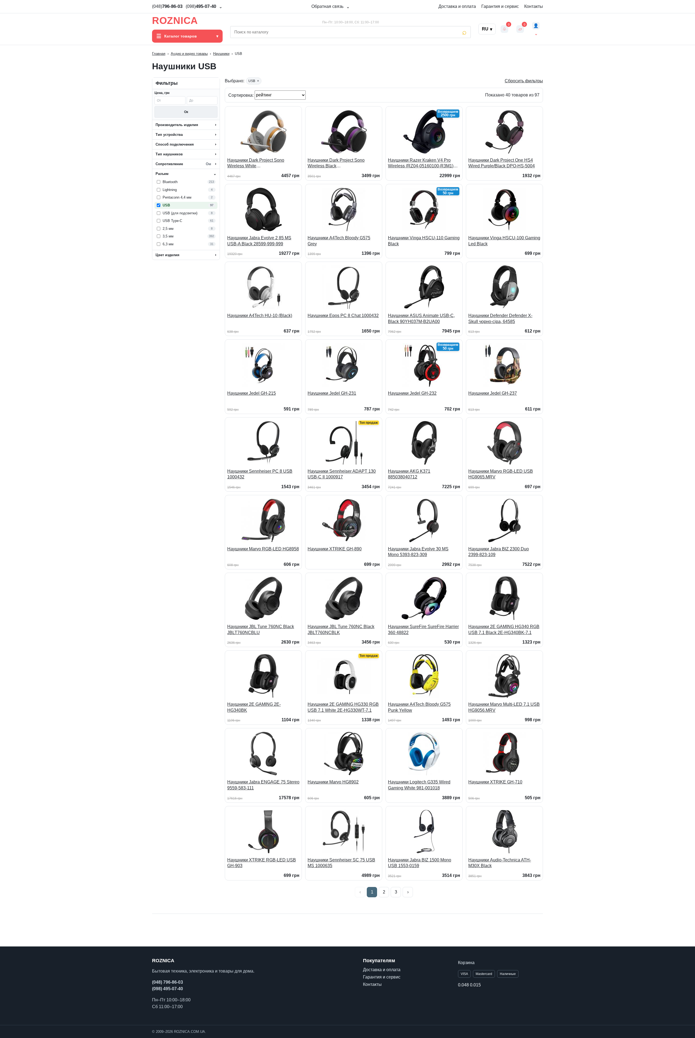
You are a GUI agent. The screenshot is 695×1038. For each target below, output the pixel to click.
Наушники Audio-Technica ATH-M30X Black (499, 863)
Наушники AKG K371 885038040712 (409, 474)
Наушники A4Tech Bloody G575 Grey (339, 241)
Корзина (466, 962)
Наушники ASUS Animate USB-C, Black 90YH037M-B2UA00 (421, 318)
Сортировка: (241, 95)
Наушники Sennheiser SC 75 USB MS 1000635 (341, 863)
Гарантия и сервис (500, 6)
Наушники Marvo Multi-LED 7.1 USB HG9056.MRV (504, 707)
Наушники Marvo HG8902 (333, 782)
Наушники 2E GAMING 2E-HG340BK (254, 707)
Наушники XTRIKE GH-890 (335, 549)
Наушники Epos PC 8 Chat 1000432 (343, 315)
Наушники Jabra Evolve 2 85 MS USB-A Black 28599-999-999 (259, 241)
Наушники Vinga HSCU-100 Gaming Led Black (504, 241)
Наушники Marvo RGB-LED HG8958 (263, 549)
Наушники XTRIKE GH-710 (495, 782)
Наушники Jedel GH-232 (412, 393)
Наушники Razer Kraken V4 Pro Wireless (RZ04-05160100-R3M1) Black (420, 163)
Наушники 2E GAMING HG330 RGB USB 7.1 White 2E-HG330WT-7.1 (343, 707)
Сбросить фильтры (524, 81)
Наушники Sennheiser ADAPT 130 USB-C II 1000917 (342, 474)
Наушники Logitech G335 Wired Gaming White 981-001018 (419, 785)
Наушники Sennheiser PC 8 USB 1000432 (259, 474)
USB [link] (253, 81)
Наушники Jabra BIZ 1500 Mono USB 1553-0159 (419, 863)
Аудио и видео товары (189, 54)
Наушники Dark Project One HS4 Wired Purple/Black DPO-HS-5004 (501, 163)
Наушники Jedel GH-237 (492, 393)
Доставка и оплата (457, 6)
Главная (158, 54)
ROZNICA (175, 21)
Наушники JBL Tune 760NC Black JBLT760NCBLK (341, 629)
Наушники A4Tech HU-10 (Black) (259, 315)
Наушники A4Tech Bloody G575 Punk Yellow (419, 707)
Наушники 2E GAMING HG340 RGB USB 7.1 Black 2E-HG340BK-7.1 (503, 629)
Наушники (221, 54)
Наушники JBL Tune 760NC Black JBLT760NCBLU (260, 629)
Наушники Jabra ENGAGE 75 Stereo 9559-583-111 (263, 785)
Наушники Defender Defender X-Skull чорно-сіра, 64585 (500, 318)
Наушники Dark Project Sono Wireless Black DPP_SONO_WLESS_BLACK (337, 163)
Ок (186, 112)
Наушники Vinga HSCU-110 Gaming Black (424, 241)
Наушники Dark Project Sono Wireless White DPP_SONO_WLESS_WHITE (256, 163)
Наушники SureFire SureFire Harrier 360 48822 (423, 629)
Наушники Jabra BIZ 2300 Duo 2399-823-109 (498, 552)
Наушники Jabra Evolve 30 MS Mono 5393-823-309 (418, 552)
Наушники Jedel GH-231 (332, 393)
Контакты (533, 6)
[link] (185, 182)
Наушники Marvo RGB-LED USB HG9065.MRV (500, 474)
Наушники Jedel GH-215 (251, 393)
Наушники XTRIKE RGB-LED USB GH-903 (261, 863)
